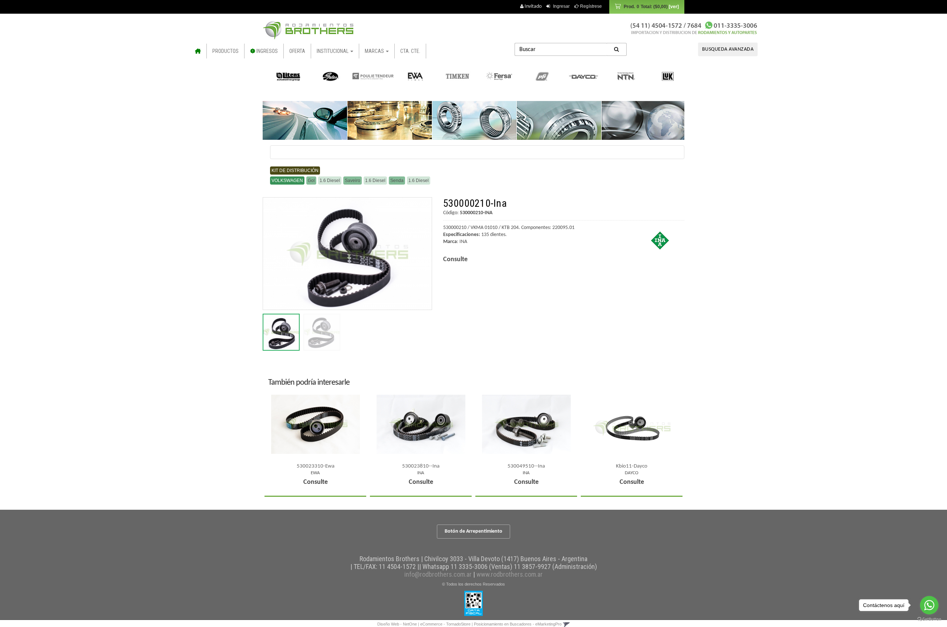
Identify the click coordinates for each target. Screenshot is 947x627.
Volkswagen (287, 180)
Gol (311, 180)
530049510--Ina (526, 466)
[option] (285, 76)
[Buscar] (617, 49)
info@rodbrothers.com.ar (438, 574)
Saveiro (352, 180)
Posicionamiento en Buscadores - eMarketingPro (518, 624)
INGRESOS (266, 51)
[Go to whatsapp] (929, 605)
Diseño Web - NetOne (397, 624)
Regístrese (590, 6)
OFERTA (297, 51)
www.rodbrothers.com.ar (509, 574)
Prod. (646, 6)
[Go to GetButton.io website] (929, 619)
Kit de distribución (295, 170)
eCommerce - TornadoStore (445, 624)
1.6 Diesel (330, 180)
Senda (397, 180)
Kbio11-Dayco (631, 466)
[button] (566, 624)
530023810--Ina (420, 466)
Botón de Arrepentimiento (473, 531)
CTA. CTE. (410, 51)
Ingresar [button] (561, 6)
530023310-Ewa (315, 466)
